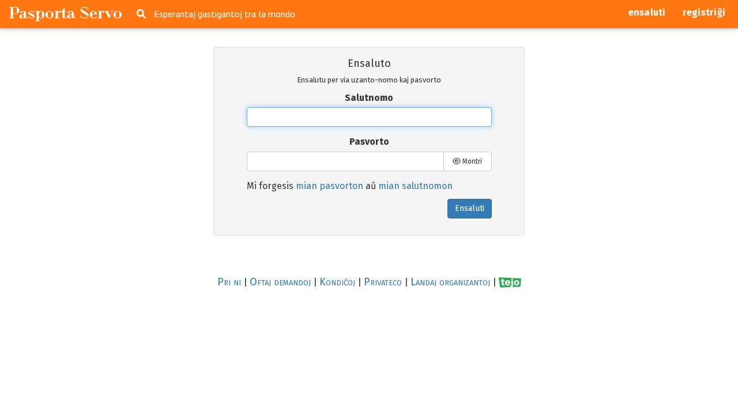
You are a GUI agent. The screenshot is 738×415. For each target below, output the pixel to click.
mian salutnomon (415, 185)
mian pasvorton (329, 185)
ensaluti (647, 12)
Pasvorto (369, 141)
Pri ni (229, 282)
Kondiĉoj (337, 282)
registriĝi (704, 12)
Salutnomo (369, 97)
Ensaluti (469, 208)
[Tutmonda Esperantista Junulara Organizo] (510, 282)
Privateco (383, 282)
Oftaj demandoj (280, 282)
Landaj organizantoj (450, 282)
